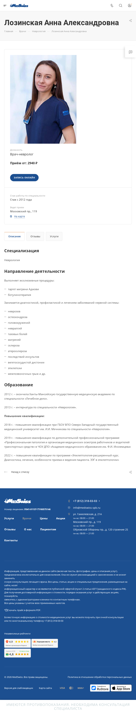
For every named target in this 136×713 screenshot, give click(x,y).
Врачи (26, 518)
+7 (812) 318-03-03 (85, 501)
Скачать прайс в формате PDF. (24, 610)
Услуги (54, 236)
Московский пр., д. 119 (87, 522)
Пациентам (48, 529)
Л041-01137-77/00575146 (37, 509)
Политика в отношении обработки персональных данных (100, 677)
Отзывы (35, 236)
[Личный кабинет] (130, 5)
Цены (44, 518)
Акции (60, 518)
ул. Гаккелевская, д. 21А (87, 514)
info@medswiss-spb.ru (86, 507)
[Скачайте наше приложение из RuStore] (100, 687)
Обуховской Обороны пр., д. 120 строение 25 (100, 529)
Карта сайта (45, 688)
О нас (28, 529)
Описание (14, 236)
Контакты (11, 540)
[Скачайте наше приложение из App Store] (121, 687)
